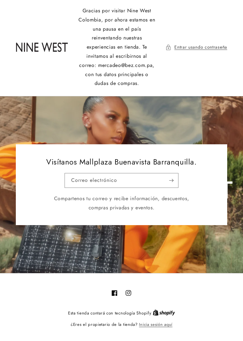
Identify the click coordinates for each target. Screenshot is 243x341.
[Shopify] (164, 313)
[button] (196, 47)
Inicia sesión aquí (155, 324)
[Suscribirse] (171, 180)
